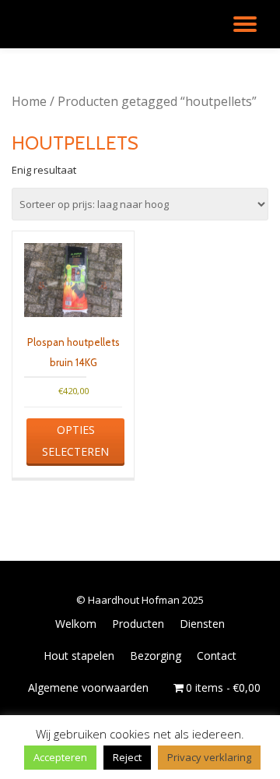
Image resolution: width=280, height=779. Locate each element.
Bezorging (155, 655)
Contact (216, 655)
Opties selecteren (75, 440)
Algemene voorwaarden (88, 687)
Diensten (202, 623)
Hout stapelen (79, 655)
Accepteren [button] (60, 757)
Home (29, 101)
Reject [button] (127, 757)
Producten (138, 623)
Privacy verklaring (209, 757)
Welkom (75, 623)
